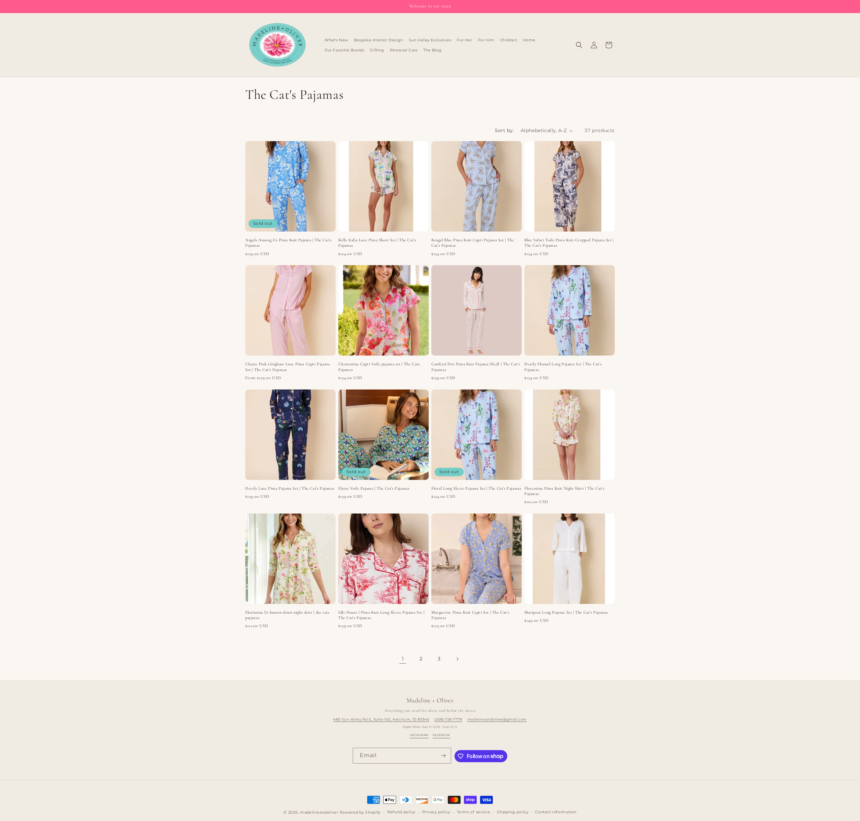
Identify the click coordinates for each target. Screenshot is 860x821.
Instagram (419, 735)
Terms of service (473, 812)
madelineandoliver (319, 812)
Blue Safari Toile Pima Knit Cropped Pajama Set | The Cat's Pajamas (569, 242)
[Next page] (457, 659)
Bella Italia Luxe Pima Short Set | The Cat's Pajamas (377, 242)
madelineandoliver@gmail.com (497, 719)
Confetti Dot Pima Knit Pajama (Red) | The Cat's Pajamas (475, 366)
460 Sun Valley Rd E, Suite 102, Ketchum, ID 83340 (381, 719)
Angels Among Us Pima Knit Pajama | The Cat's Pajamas (288, 242)
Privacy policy (436, 812)
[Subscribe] (443, 756)
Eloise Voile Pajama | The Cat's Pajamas (373, 488)
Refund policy (401, 812)
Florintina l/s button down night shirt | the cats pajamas (287, 615)
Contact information (555, 812)
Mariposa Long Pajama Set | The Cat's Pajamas (566, 612)
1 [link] (403, 659)
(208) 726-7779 (448, 719)
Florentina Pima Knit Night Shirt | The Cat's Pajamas (564, 491)
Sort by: (504, 130)
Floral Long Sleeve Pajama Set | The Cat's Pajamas (476, 488)
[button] (579, 45)
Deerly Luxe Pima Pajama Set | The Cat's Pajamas (289, 488)
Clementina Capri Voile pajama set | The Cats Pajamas (379, 366)
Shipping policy (513, 812)
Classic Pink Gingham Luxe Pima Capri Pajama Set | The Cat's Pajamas (287, 366)
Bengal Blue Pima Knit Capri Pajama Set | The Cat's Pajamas (472, 242)
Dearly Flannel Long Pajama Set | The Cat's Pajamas (563, 366)
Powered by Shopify (360, 812)
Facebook (441, 735)
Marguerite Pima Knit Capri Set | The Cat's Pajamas (470, 615)
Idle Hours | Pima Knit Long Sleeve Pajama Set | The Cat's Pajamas (381, 615)
